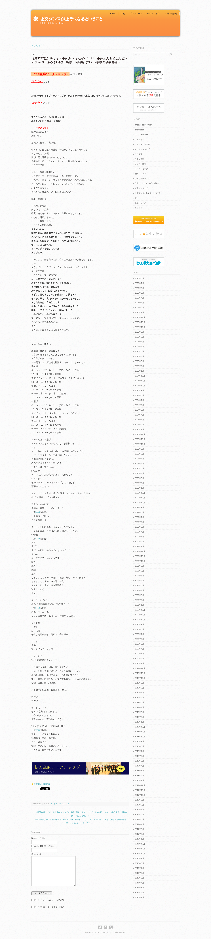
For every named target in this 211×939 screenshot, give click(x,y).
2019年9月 (139, 683)
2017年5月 (139, 819)
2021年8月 (139, 571)
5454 (37, 512)
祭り (137, 198)
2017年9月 (139, 800)
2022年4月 (139, 532)
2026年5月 (139, 293)
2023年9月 (139, 449)
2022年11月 (140, 498)
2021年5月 (139, 585)
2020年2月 (139, 659)
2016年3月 (139, 888)
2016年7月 (139, 868)
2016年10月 (140, 853)
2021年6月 (139, 581)
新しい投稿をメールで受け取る (49, 907)
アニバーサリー (141, 135)
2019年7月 (139, 693)
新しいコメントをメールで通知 (49, 900)
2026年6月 (139, 288)
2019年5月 (139, 702)
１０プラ (138, 208)
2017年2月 (139, 834)
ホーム (113, 13)
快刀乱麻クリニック (143, 178)
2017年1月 (139, 839)
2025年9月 (139, 332)
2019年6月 (139, 698)
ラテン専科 (139, 159)
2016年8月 (139, 863)
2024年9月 (139, 390)
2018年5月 (139, 761)
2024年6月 (139, 405)
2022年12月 (140, 493)
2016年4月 (139, 883)
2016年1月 (139, 897)
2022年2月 (139, 542)
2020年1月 (139, 663)
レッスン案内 (140, 164)
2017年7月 (139, 810)
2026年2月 (139, 308)
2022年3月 (139, 537)
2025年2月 (139, 366)
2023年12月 (140, 434)
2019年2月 (139, 717)
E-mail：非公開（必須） (43, 846)
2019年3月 (139, 712)
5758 (37, 608)
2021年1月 (139, 605)
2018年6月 (139, 756)
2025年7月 (139, 342)
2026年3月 (139, 303)
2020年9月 (139, 624)
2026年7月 (139, 283)
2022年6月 (139, 522)
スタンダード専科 (142, 144)
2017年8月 (139, 805)
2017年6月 (139, 815)
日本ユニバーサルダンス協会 (147, 183)
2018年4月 (139, 766)
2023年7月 (139, 459)
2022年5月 (139, 527)
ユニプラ (138, 154)
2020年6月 (139, 639)
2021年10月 (140, 561)
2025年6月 (139, 347)
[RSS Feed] (111, 927)
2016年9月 (139, 858)
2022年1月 (139, 546)
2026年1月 (139, 312)
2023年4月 (139, 473)
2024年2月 (139, 425)
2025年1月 (139, 371)
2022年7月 (139, 517)
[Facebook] (106, 927)
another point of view (143, 125)
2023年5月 (139, 468)
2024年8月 (139, 395)
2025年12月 (140, 317)
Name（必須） (38, 838)
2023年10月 (140, 444)
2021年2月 (139, 600)
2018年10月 (140, 737)
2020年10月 (140, 620)
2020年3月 (139, 654)
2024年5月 (139, 410)
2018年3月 (139, 771)
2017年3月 (139, 829)
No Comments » (65, 804)
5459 (37, 538)
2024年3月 (139, 420)
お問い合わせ (171, 13)
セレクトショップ (142, 149)
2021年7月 (139, 576)
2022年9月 (139, 507)
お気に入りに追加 (42, 784)
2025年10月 (140, 327)
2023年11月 (140, 439)
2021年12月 (140, 551)
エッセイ (36, 45)
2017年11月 (140, 790)
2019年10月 (140, 678)
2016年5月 (139, 878)
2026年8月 (139, 278)
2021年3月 (139, 595)
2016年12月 (140, 844)
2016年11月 (140, 849)
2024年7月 (139, 400)
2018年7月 (139, 751)
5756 (37, 730)
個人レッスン (140, 174)
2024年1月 (139, 429)
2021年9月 (139, 566)
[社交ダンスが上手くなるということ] (67, 16)
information (139, 130)
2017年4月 (139, 824)
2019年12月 (140, 668)
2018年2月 (139, 776)
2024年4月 (139, 415)
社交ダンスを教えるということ (148, 193)
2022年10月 (140, 503)
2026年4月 (139, 298)
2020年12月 (140, 610)
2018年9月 (139, 741)
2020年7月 (139, 634)
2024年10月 (140, 386)
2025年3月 (139, 361)
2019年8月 (139, 688)
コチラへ (37, 81)
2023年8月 (139, 454)
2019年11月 (140, 673)
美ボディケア (140, 203)
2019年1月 (139, 722)
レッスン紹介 (153, 13)
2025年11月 (140, 322)
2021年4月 (139, 590)
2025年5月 (139, 351)
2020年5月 (139, 644)
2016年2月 (139, 892)
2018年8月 (139, 746)
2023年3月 (139, 478)
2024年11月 (140, 381)
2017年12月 (140, 785)
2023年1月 (139, 488)
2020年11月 (140, 615)
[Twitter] (100, 927)
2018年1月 (139, 780)
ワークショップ (141, 169)
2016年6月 (139, 873)
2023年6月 (139, 464)
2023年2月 (139, 483)
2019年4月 (139, 707)
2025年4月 (139, 356)
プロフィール (136, 13)
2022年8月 (139, 512)
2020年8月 (139, 629)
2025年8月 (139, 337)
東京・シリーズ (141, 188)
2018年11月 (140, 732)
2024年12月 (140, 376)
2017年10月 (140, 795)
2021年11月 (140, 556)
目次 (123, 13)
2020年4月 (139, 649)
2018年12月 (140, 727)
